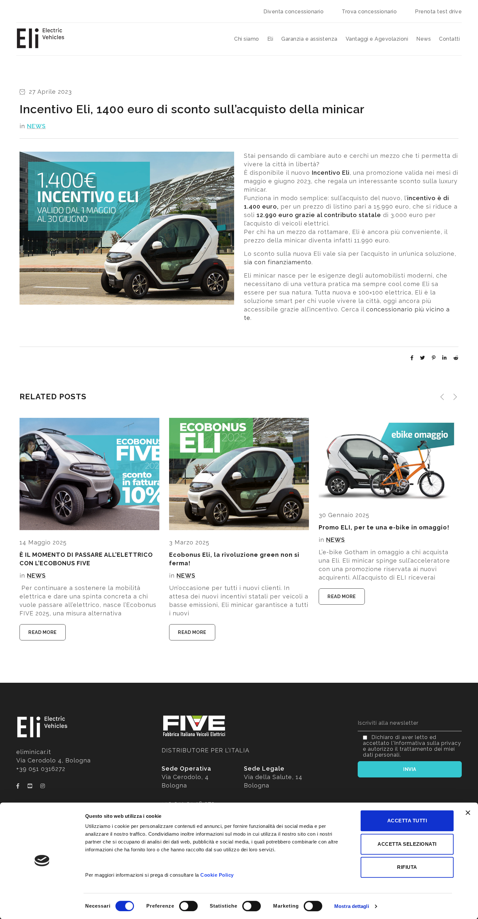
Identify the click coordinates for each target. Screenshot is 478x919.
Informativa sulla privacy (427, 743)
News (36, 126)
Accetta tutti (407, 820)
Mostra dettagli (351, 906)
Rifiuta (407, 867)
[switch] (188, 906)
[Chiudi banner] (468, 812)
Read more (42, 632)
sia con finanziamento (278, 262)
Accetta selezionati (407, 844)
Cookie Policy (217, 875)
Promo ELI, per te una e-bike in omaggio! (384, 527)
